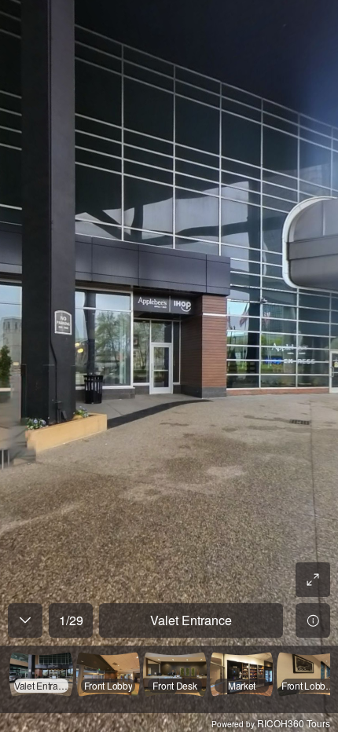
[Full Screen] (313, 579)
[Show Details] (313, 620)
